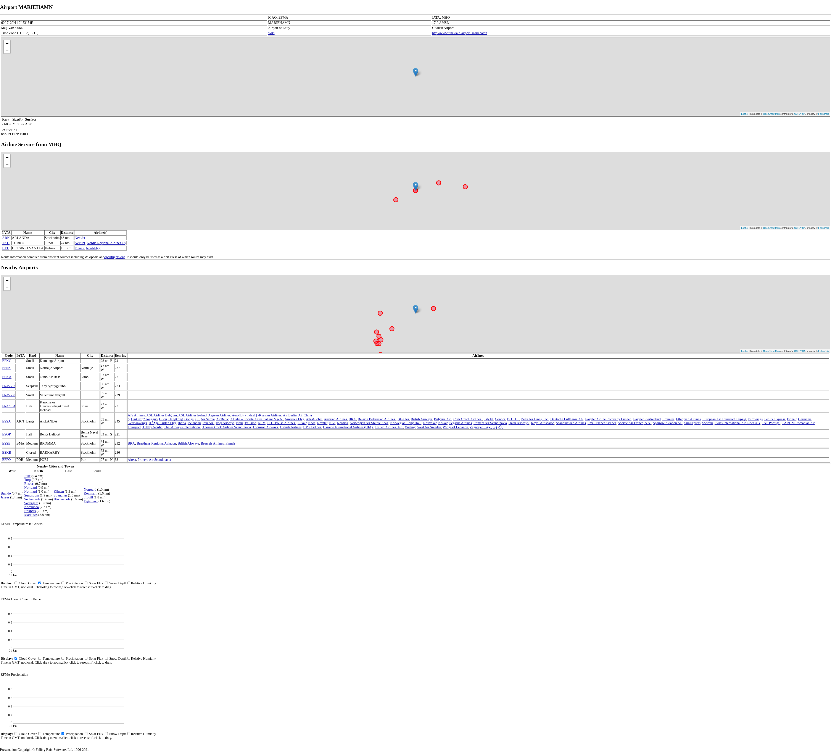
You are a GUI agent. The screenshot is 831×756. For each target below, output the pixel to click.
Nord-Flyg (93, 248)
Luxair (302, 423)
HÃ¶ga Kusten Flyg (162, 423)
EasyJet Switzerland (647, 419)
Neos (311, 423)
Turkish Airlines (290, 427)
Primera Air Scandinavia (490, 423)
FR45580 (8, 395)
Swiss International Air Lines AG (737, 423)
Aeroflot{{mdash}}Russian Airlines (256, 415)
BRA (352, 419)
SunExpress (692, 423)
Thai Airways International (182, 427)
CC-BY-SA (799, 113)
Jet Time (250, 423)
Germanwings (137, 423)
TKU (6, 243)
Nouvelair (429, 423)
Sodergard (31, 503)
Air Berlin (290, 415)
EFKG (6, 361)
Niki (332, 423)
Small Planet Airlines (602, 423)
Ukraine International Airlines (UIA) (348, 427)
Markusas (30, 515)
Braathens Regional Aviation (156, 443)
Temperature (51, 583)
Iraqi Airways (225, 423)
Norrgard (30, 487)
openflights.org (114, 257)
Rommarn (90, 493)
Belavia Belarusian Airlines (377, 419)
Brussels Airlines (212, 443)
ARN (6, 238)
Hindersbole (62, 499)
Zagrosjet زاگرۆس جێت (486, 427)
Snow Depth (118, 583)
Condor (500, 419)
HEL (5, 248)
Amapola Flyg (294, 419)
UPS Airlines (312, 427)
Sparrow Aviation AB (668, 423)
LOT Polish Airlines (281, 423)
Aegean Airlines (219, 415)
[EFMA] (415, 72)
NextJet (80, 238)
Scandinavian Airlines (571, 423)
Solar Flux (96, 583)
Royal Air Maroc (542, 423)
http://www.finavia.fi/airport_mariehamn (459, 33)
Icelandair (194, 423)
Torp (27, 480)
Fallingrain (823, 113)
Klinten (59, 491)
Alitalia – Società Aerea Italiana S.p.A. (256, 419)
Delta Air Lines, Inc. (535, 419)
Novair (443, 423)
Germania (805, 419)
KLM (262, 423)
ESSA (6, 421)
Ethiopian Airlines (688, 419)
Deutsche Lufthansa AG (566, 419)
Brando (6, 493)
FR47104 (8, 406)
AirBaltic (222, 419)
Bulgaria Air (443, 419)
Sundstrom (31, 495)
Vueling (410, 427)
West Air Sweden (429, 427)
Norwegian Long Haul (405, 423)
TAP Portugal (771, 423)
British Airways (421, 419)
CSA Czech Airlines (467, 419)
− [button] (7, 50)
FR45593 (8, 386)
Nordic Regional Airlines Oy (106, 243)
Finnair (79, 248)
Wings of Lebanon (455, 427)
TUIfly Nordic (152, 427)
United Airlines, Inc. (389, 427)
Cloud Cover (28, 583)
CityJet (488, 419)
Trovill (88, 497)
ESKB (6, 452)
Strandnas (60, 495)
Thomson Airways (265, 427)
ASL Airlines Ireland (192, 415)
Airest (132, 459)
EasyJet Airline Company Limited (608, 419)
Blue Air (403, 419)
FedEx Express (774, 419)
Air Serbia (208, 419)
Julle (27, 476)
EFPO (6, 459)
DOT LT (513, 419)
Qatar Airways (519, 423)
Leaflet (744, 113)
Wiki (271, 33)
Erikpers (30, 511)
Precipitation (74, 583)
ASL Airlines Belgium (161, 415)
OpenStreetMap (771, 113)
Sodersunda (32, 499)
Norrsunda (31, 507)
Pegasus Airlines (460, 423)
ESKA (6, 377)
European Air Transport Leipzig (724, 419)
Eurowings (755, 419)
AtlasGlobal (314, 419)
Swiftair (707, 423)
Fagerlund (91, 501)
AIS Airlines (136, 415)
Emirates (668, 419)
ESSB (6, 443)
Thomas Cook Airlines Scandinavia (226, 427)
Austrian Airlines (335, 419)
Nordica (342, 423)
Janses (5, 497)
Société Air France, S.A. (634, 423)
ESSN (6, 368)
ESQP (6, 434)
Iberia (182, 423)
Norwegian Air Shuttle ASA (369, 423)
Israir (239, 423)
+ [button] (7, 43)
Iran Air (208, 423)
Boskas (29, 483)
